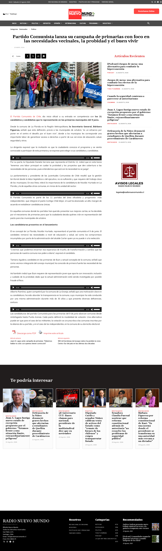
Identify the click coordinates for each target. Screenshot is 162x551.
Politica (33, 29)
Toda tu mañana (113, 89)
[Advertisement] (81, 465)
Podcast (110, 73)
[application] (56, 158)
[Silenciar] (92, 158)
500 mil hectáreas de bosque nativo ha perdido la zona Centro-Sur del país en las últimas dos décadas (79, 342)
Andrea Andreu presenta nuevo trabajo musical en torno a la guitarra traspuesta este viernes (136, 526)
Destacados (23, 29)
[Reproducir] (13, 158)
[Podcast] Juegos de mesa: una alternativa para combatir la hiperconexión (125, 66)
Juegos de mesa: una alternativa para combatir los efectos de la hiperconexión (128, 83)
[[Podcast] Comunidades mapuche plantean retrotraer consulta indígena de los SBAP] (155, 538)
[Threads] (13, 541)
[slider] (97, 158)
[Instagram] (155, 2)
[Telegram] (158, 2)
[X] (32, 56)
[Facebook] (27, 56)
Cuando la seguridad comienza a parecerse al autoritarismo (125, 97)
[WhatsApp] (38, 56)
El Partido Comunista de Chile (25, 116)
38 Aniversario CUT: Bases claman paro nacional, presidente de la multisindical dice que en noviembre (67, 423)
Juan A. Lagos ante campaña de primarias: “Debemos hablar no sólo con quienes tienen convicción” (31, 342)
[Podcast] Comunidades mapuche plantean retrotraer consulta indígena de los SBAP (136, 538)
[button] (148, 23)
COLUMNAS (111, 102)
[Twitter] (152, 2)
